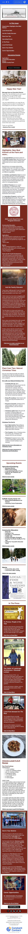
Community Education (8, 59)
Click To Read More (9, 692)
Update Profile (9, 922)
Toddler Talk (8, 536)
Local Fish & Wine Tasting (12, 570)
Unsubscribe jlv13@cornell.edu (14, 920)
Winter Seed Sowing (11, 469)
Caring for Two (9, 533)
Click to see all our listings (11, 903)
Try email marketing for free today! (14, 932)
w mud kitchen (9, 157)
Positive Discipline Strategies (13, 537)
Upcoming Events (7, 39)
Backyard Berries (10, 468)
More (13, 730)
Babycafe (8, 531)
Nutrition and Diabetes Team (12, 175)
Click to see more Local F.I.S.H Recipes (13, 809)
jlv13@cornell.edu (15, 923)
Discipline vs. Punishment (12, 534)
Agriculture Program (10, 196)
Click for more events (8, 476)
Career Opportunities (8, 50)
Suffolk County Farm (8, 62)
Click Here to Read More (10, 635)
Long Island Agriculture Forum (14, 471)
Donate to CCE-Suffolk (14, 67)
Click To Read (8, 730)
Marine (4, 61)
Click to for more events (9, 573)
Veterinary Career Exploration (13, 503)
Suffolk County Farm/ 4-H (11, 499)
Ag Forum (8, 197)
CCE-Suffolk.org (14, 907)
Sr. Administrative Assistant (13, 896)
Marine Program (9, 185)
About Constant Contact (17, 922)
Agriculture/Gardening (10, 466)
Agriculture (5, 58)
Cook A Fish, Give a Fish (12, 569)
